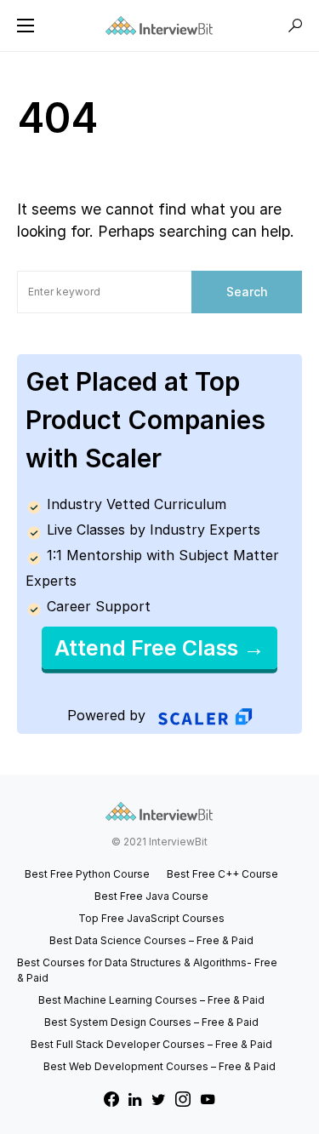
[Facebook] (111, 1099)
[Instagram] (183, 1099)
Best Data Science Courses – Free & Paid (151, 940)
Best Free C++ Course (222, 874)
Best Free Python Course (87, 874)
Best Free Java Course (151, 896)
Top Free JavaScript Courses (151, 918)
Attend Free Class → (159, 648)
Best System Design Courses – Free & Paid (151, 1022)
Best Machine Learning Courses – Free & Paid (151, 1000)
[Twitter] (158, 1099)
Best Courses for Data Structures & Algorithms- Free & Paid (147, 970)
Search (247, 291)
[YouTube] (207, 1099)
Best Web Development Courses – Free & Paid (159, 1066)
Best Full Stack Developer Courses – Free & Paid (151, 1044)
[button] (25, 25)
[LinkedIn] (134, 1099)
